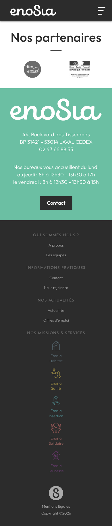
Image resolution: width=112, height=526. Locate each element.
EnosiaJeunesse (56, 468)
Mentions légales (56, 506)
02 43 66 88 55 (56, 149)
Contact (56, 203)
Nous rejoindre (56, 287)
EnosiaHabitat (56, 358)
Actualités (56, 310)
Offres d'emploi (56, 320)
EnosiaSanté (56, 386)
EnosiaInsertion (56, 413)
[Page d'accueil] (33, 10)
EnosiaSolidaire (56, 441)
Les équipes (56, 255)
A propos (56, 245)
